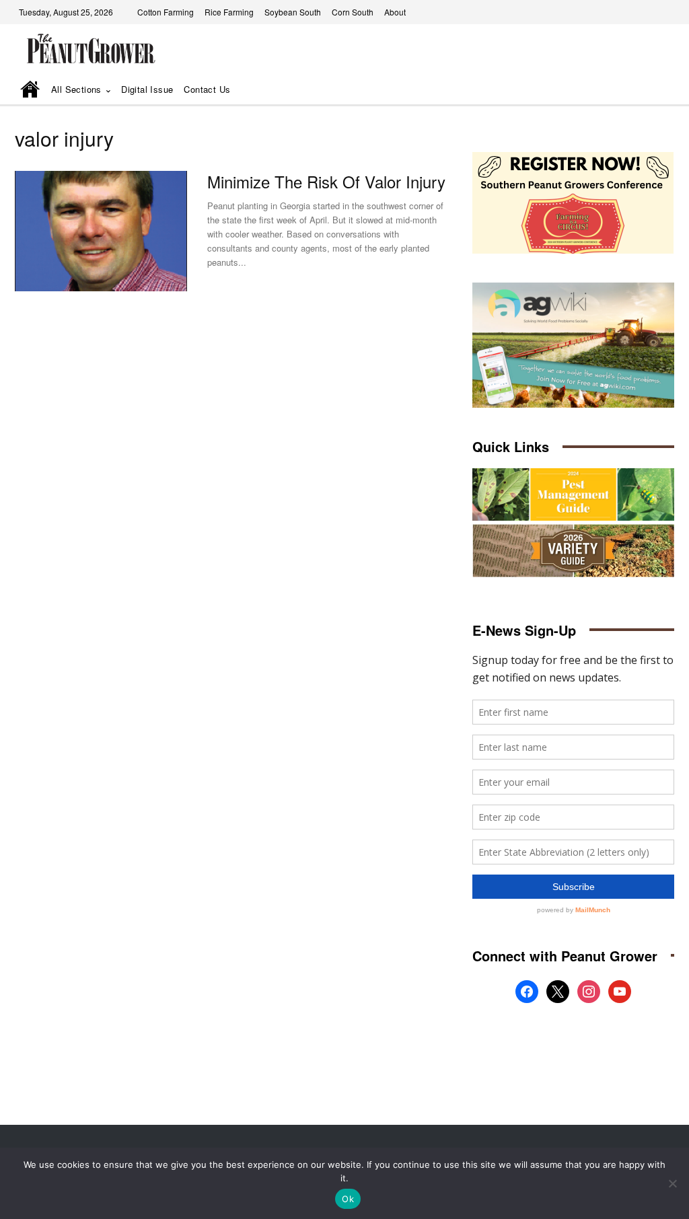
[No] (672, 1183)
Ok (348, 1198)
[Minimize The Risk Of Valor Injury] (101, 231)
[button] (645, 90)
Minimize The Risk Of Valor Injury (326, 181)
